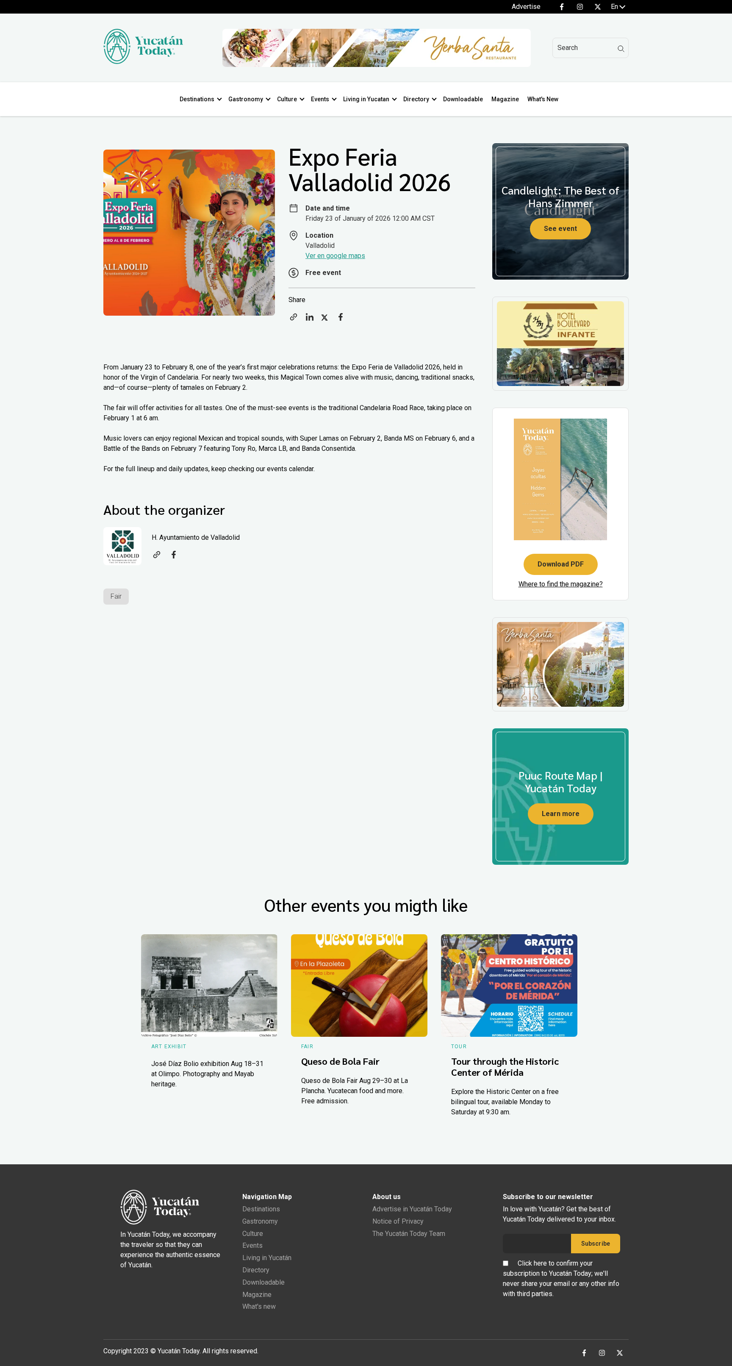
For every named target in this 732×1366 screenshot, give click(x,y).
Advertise (526, 7)
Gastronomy (245, 99)
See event (560, 229)
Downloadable (463, 99)
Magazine (505, 99)
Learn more (561, 814)
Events (320, 99)
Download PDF (561, 564)
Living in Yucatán (266, 1258)
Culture (287, 99)
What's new (259, 1306)
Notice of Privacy (398, 1221)
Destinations (197, 99)
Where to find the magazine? (560, 584)
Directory (416, 99)
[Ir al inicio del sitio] (143, 62)
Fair (116, 596)
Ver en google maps (335, 256)
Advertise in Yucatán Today (412, 1209)
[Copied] (293, 320)
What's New (542, 99)
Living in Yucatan (366, 99)
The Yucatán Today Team (408, 1234)
